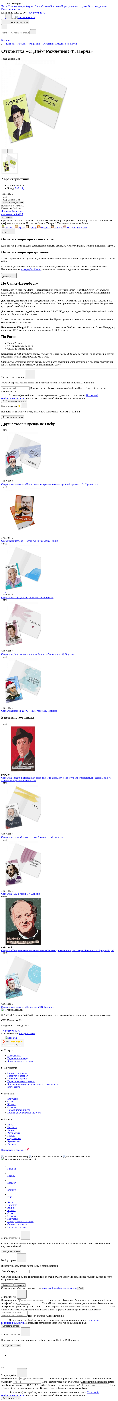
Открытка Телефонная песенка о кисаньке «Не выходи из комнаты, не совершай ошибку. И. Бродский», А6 (57, 950)
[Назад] (4, 26)
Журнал (30, 6)
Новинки (13, 6)
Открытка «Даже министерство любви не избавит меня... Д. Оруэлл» (37, 654)
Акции (21, 6)
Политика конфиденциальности (24, 1112)
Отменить (7, 1285)
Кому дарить (14, 1055)
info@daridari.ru (27, 1033)
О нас (38, 6)
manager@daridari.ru (31, 269)
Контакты (55, 6)
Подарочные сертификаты (21, 1081)
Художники (13, 1141)
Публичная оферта (17, 1078)
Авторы (11, 1144)
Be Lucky (20, 188)
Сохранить (19, 1285)
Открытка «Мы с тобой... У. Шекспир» (21, 893)
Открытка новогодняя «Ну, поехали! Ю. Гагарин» (27, 1007)
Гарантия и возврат (11, 9)
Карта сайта (13, 1087)
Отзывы (45, 6)
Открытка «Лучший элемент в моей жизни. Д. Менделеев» (32, 837)
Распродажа (13, 1133)
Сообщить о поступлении (14, 401)
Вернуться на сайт (11, 1345)
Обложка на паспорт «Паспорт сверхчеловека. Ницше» (30, 541)
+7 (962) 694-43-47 (35, 12)
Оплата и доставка (98, 6)
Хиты (4, 6)
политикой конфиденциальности (59, 1288)
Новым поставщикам (18, 1110)
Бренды (11, 1135)
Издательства (14, 1138)
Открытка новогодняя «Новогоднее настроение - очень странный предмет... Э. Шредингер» (49, 484)
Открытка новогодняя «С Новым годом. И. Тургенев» (29, 710)
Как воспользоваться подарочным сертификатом (33, 1084)
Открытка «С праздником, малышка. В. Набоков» (27, 597)
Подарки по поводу (17, 1058)
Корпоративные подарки (74, 6)
